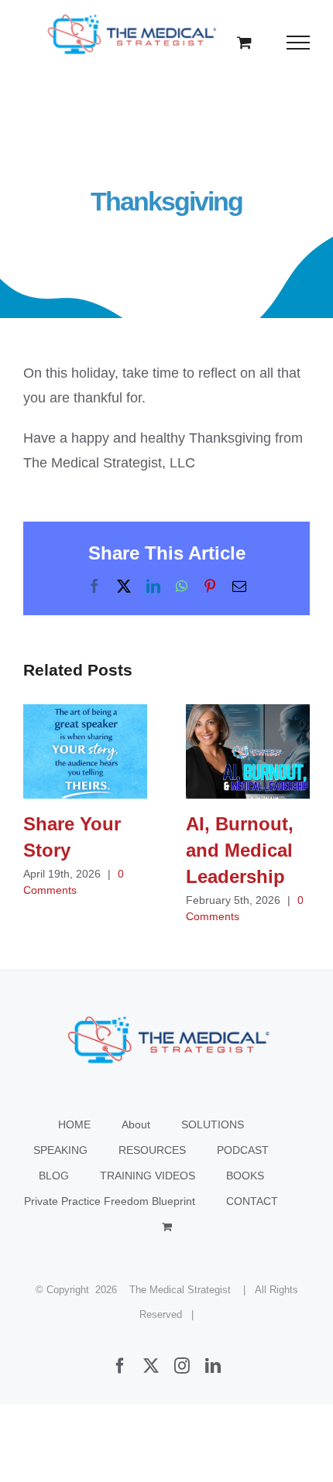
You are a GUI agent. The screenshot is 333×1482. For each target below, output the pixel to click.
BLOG (54, 1175)
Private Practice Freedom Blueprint (109, 1201)
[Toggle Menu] (298, 43)
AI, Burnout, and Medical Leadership (248, 751)
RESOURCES (152, 1150)
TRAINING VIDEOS (147, 1175)
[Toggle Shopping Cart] (244, 42)
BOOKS (245, 1175)
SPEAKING (60, 1150)
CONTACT (252, 1201)
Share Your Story (86, 751)
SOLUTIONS (212, 1124)
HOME (74, 1124)
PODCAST (243, 1150)
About (136, 1124)
